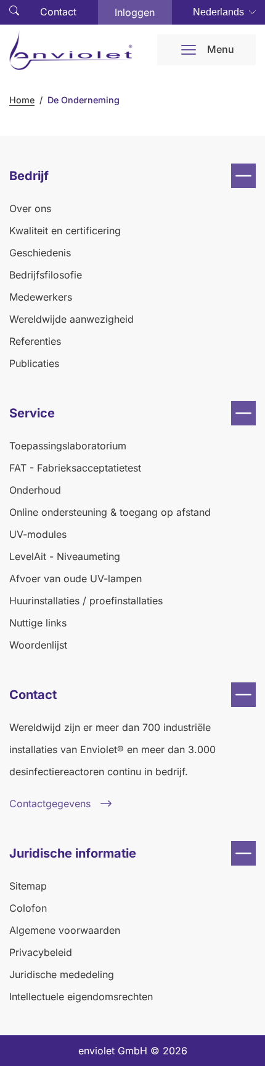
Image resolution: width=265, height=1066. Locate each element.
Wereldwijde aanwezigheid (71, 319)
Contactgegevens (50, 803)
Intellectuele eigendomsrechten (81, 996)
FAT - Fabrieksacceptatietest (75, 468)
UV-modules (38, 534)
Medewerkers (40, 297)
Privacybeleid (40, 952)
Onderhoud (35, 490)
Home (22, 100)
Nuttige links (38, 623)
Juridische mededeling (61, 974)
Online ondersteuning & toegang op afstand (110, 512)
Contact (58, 12)
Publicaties (34, 363)
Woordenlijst (38, 645)
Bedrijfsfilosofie (45, 275)
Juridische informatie (72, 853)
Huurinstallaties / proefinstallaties (86, 600)
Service (32, 413)
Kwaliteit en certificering (65, 230)
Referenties (35, 341)
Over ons (30, 208)
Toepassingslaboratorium (67, 446)
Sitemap (28, 886)
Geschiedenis (40, 253)
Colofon (28, 908)
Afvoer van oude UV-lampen (75, 578)
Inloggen (135, 12)
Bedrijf (29, 175)
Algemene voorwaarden (64, 930)
